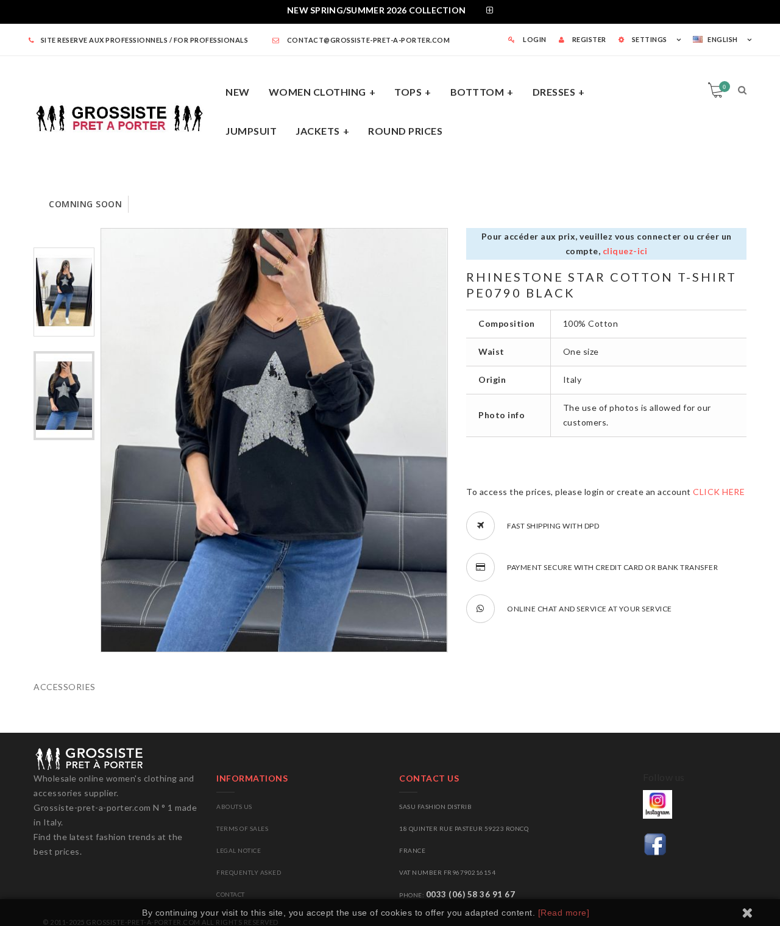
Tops (408, 92)
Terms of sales (242, 828)
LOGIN (534, 39)
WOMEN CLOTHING (317, 92)
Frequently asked (248, 872)
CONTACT (230, 894)
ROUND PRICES (405, 131)
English (722, 39)
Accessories (65, 687)
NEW (237, 92)
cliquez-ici (625, 251)
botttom (477, 92)
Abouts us (234, 806)
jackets (318, 131)
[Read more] (564, 912)
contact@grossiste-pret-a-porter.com (367, 40)
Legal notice (238, 850)
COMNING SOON (85, 204)
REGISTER (588, 39)
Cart (724, 87)
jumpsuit (251, 131)
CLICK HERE (719, 491)
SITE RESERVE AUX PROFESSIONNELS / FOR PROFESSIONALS (144, 40)
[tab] (390, 12)
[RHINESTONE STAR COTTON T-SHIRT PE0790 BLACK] (64, 292)
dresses (554, 92)
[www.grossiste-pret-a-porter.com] (125, 116)
